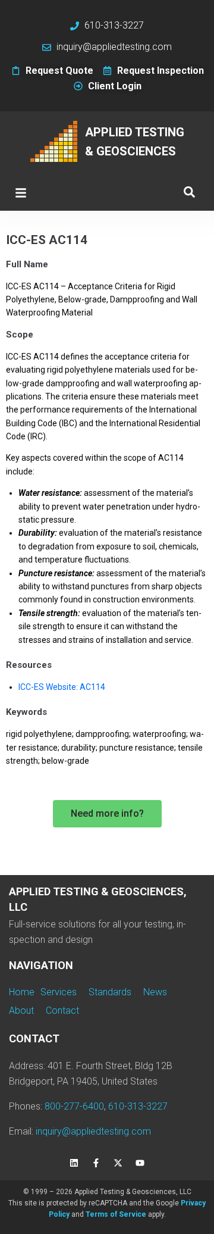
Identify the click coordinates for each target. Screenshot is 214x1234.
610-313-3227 (138, 1106)
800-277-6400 (74, 1106)
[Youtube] (140, 1162)
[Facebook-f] (96, 1162)
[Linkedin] (74, 1162)
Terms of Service (116, 1214)
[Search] (189, 192)
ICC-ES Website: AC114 (61, 687)
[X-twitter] (118, 1162)
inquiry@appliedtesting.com (93, 1131)
